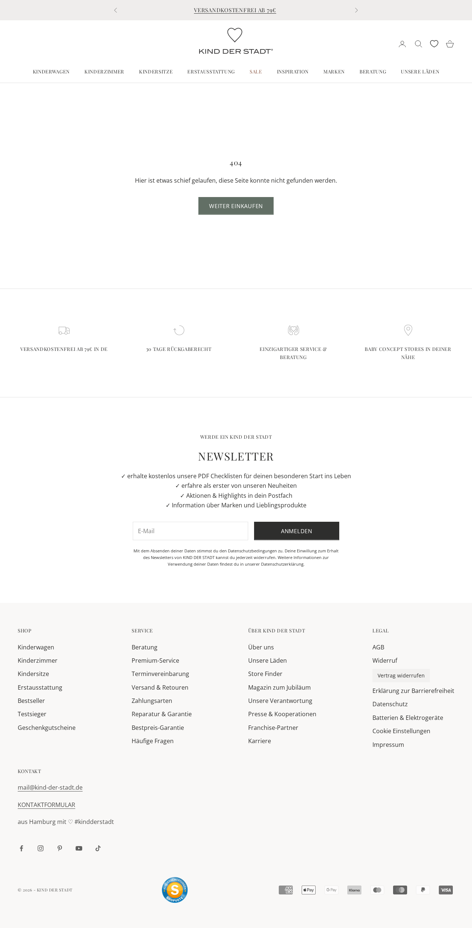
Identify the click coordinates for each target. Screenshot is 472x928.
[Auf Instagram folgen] (40, 848)
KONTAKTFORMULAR (46, 805)
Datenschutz (390, 704)
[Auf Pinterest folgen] (59, 848)
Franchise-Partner (273, 728)
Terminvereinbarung (160, 674)
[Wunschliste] (434, 44)
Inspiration (293, 71)
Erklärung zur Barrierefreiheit (413, 691)
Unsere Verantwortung (280, 701)
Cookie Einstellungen (401, 731)
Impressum (388, 745)
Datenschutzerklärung (282, 564)
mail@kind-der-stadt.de (50, 787)
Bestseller (31, 701)
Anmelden (296, 531)
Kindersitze (156, 71)
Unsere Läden (420, 71)
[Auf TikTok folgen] (98, 848)
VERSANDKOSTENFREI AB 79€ (235, 10)
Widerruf (384, 660)
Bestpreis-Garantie (158, 728)
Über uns (261, 647)
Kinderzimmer (104, 71)
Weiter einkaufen (236, 206)
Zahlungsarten (152, 701)
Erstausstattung (211, 71)
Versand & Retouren (160, 687)
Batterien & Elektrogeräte (407, 718)
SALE (256, 71)
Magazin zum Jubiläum (279, 687)
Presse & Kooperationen (282, 714)
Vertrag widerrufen (401, 675)
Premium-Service (155, 660)
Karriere (259, 741)
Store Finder (265, 674)
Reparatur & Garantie (162, 714)
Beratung (373, 71)
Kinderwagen (51, 71)
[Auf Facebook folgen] (21, 848)
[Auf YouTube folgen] (79, 848)
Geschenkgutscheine (47, 728)
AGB (378, 647)
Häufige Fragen (153, 741)
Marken (334, 71)
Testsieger (32, 714)
